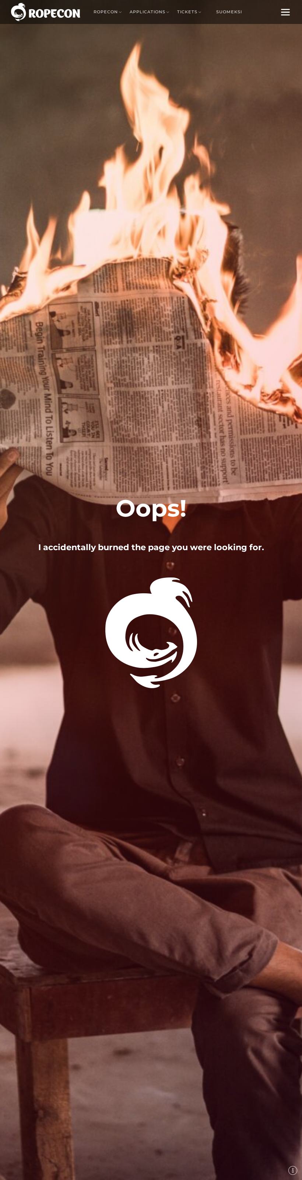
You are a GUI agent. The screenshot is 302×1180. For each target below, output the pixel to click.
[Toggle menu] (285, 12)
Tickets (187, 11)
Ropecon (106, 11)
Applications (147, 11)
